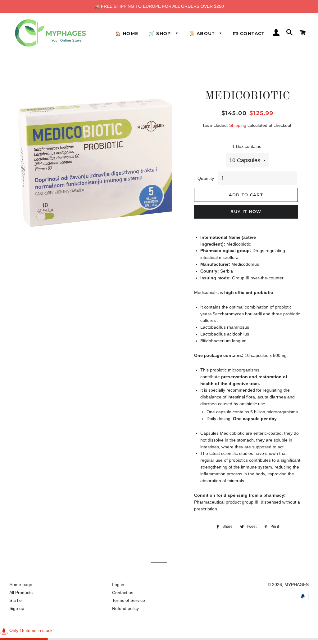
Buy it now (245, 211)
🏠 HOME (126, 33)
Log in (118, 584)
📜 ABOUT (202, 33)
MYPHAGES (296, 584)
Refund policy (125, 608)
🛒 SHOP (161, 33)
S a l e (15, 600)
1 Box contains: (247, 146)
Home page (20, 584)
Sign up (16, 608)
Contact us (122, 592)
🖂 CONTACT (249, 33)
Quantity (206, 178)
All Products (21, 592)
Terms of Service (128, 600)
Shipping (237, 125)
